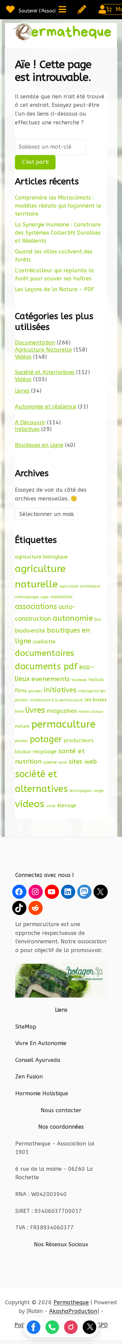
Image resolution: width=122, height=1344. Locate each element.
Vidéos (23, 357)
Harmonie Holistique (41, 1093)
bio (98, 619)
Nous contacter (61, 1110)
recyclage (45, 752)
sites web (83, 761)
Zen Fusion (29, 1076)
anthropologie (27, 597)
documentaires (44, 653)
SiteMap (25, 1027)
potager (46, 739)
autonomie (73, 618)
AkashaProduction (73, 1311)
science (50, 762)
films (21, 691)
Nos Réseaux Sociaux (61, 1244)
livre (19, 711)
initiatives (60, 690)
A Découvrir (30, 422)
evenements (51, 679)
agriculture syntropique (80, 586)
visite (51, 806)
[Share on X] (89, 1327)
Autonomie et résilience (45, 406)
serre (62, 762)
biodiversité (30, 631)
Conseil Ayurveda (37, 1060)
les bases (96, 700)
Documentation (35, 342)
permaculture (63, 724)
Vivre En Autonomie (40, 1043)
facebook (79, 680)
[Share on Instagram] (71, 1327)
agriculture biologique (41, 557)
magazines (62, 710)
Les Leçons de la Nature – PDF (54, 289)
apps (45, 597)
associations (36, 606)
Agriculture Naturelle (43, 349)
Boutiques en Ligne (39, 445)
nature (22, 726)
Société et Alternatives (45, 372)
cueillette (44, 642)
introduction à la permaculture (56, 700)
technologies (80, 791)
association (61, 596)
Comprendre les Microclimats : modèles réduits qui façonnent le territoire (58, 205)
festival (96, 679)
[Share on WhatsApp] (52, 1327)
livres (35, 710)
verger (99, 791)
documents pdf (46, 666)
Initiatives (27, 429)
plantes (21, 741)
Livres (22, 391)
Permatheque (71, 1302)
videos (29, 804)
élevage (66, 805)
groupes (35, 691)
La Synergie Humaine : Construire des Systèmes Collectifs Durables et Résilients (58, 232)
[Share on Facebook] (33, 1327)
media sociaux (90, 711)
